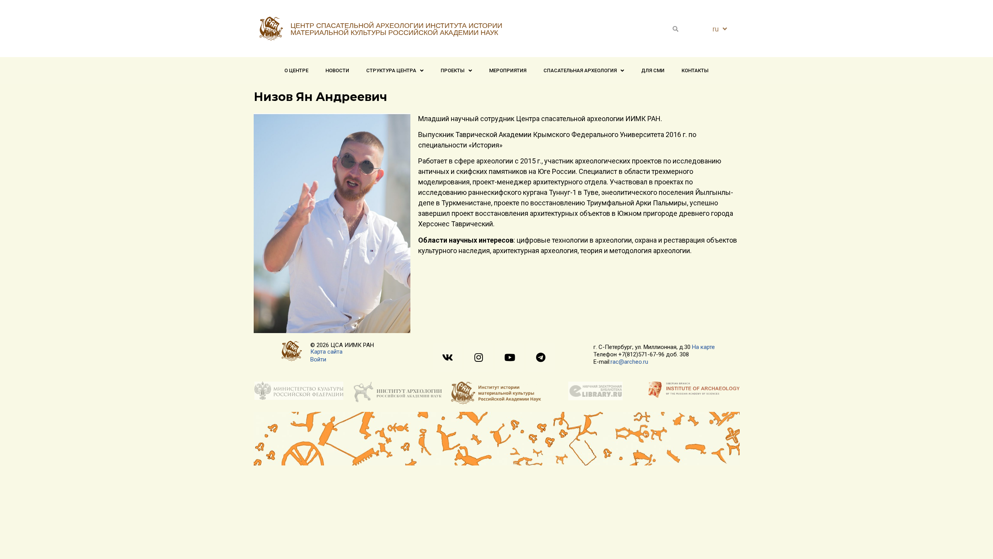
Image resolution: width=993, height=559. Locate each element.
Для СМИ (652, 70)
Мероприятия (507, 70)
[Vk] (447, 357)
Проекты (453, 70)
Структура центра (391, 70)
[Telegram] (540, 357)
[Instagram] (478, 357)
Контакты (695, 70)
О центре (296, 70)
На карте (703, 347)
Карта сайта (326, 351)
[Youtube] (509, 357)
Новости (337, 70)
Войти (318, 359)
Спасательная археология (580, 70)
